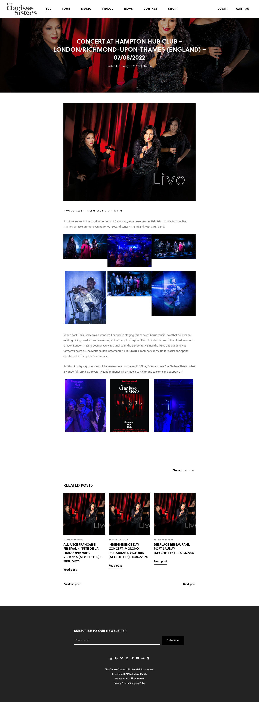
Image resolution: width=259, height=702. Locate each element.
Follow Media (139, 674)
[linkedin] (127, 658)
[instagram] (111, 658)
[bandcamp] (148, 658)
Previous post (72, 584)
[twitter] (121, 658)
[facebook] (116, 658)
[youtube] (137, 658)
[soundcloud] (142, 658)
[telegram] (132, 658)
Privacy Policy (121, 683)
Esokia (140, 678)
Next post (189, 584)
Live (150, 66)
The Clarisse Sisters (98, 211)
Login (223, 9)
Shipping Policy (137, 683)
